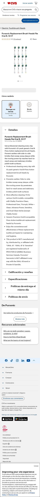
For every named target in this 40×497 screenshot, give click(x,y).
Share (35, 39)
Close (36, 466)
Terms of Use (13, 495)
